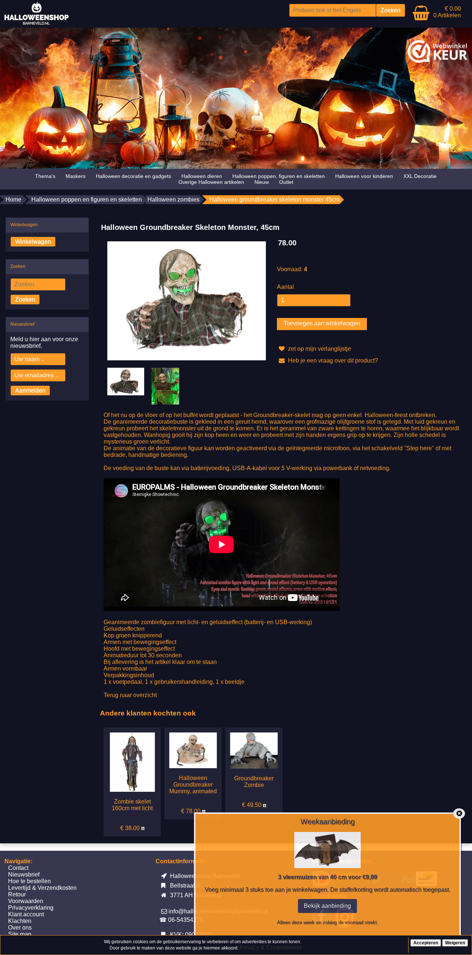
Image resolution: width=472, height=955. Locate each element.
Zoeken (25, 299)
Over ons (20, 927)
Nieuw (261, 182)
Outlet (286, 182)
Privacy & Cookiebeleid (270, 947)
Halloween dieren (201, 176)
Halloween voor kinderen (364, 176)
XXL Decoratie (420, 176)
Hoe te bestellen (29, 881)
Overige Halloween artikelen (211, 182)
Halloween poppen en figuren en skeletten (86, 199)
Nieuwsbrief (23, 874)
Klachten (19, 921)
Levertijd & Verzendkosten (42, 888)
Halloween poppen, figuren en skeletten (278, 176)
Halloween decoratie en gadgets (133, 176)
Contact (18, 868)
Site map (19, 934)
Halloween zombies (173, 199)
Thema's (45, 176)
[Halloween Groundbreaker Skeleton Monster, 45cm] (186, 300)
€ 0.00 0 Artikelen (447, 12)
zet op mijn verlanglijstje (319, 349)
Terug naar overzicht (130, 695)
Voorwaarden (25, 901)
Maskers (76, 176)
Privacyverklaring (30, 908)
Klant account (26, 914)
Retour (17, 894)
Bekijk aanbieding (327, 906)
